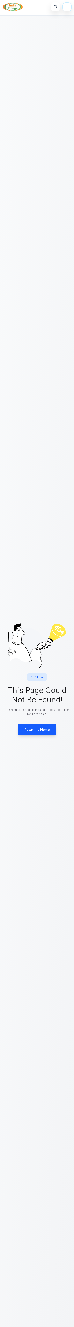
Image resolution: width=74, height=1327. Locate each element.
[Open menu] (67, 6)
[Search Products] (55, 6)
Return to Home (37, 730)
